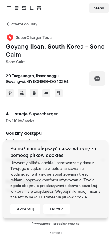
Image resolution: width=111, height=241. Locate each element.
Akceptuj (25, 209)
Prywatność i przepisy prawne (55, 224)
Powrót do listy (23, 24)
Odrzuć (57, 209)
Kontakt (55, 233)
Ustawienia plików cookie (64, 197)
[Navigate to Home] (24, 8)
